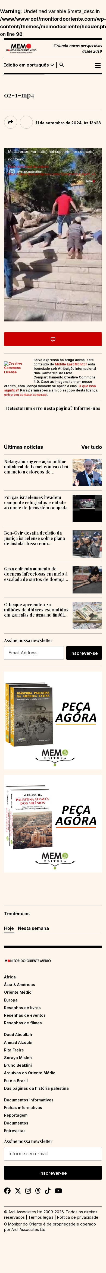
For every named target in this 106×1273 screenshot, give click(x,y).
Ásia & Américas (19, 984)
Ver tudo (91, 447)
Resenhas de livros (22, 1007)
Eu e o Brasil (16, 1080)
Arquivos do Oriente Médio (29, 1072)
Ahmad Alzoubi (18, 1042)
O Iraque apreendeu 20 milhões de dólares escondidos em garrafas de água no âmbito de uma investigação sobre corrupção (36, 610)
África (10, 977)
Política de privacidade (77, 1217)
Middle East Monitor (71, 364)
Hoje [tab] (9, 928)
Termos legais (41, 1217)
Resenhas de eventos (25, 1015)
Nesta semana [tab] (33, 928)
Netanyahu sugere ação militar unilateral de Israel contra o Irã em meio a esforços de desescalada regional (36, 467)
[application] (53, 234)
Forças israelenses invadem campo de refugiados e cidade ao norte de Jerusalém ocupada (35, 502)
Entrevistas (15, 1130)
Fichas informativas (23, 1107)
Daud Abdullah (18, 1034)
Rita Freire (14, 1050)
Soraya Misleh (18, 1057)
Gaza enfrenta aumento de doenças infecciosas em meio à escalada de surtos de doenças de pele (35, 574)
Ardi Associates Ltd (28, 1229)
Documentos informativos (29, 1100)
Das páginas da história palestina (36, 1088)
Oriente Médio (18, 992)
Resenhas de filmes (23, 1023)
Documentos (16, 1123)
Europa (11, 1000)
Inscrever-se (84, 653)
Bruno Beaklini (18, 1065)
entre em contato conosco (25, 395)
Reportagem (15, 1115)
